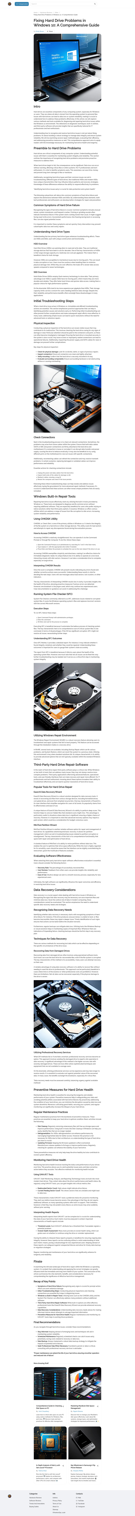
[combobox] (63, 4)
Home (36, 12)
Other (56, 12)
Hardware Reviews (46, 12)
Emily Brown (40, 31)
